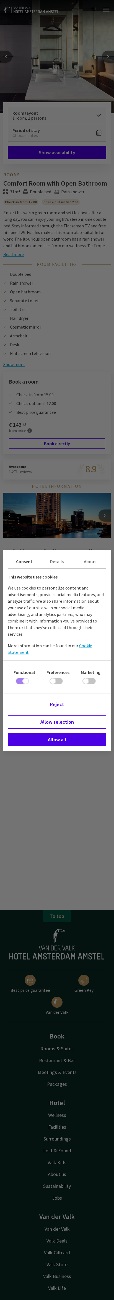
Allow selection (57, 722)
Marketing (90, 672)
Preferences (57, 672)
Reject (57, 704)
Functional (24, 672)
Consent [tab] (24, 561)
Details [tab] (57, 561)
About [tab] (90, 561)
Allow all (57, 739)
